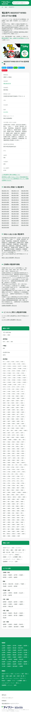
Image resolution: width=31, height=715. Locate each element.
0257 (4, 410)
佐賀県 (10, 624)
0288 (13, 421)
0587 (18, 460)
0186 (13, 391)
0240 (12, 403)
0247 (18, 405)
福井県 (10, 595)
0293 (8, 423)
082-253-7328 (24, 195)
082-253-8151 (15, 193)
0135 (18, 364)
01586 (19, 377)
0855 (8, 499)
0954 (13, 520)
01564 (4, 377)
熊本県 (21, 624)
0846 (12, 494)
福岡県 (4, 624)
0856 (13, 499)
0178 (4, 389)
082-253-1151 (5, 207)
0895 (18, 511)
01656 (4, 384)
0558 (4, 451)
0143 (4, 371)
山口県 (4, 615)
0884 (4, 508)
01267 (4, 364)
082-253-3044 (24, 223)
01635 (24, 380)
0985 (13, 531)
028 (4, 419)
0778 (8, 481)
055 (13, 446)
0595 (8, 462)
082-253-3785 (24, 209)
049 (4, 437)
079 (22, 481)
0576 (22, 455)
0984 (8, 531)
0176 (22, 387)
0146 (4, 373)
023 (4, 400)
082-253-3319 (24, 211)
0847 (17, 494)
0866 (22, 501)
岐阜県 (15, 602)
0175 (18, 387)
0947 (8, 517)
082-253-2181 (15, 197)
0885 (8, 508)
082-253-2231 (15, 225)
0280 (8, 419)
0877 (4, 506)
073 (4, 467)
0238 (4, 403)
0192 (8, 394)
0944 (22, 515)
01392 (9, 368)
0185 (8, 391)
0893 (8, 511)
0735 (8, 467)
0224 (4, 398)
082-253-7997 (15, 195)
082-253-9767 (5, 225)
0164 (4, 382)
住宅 (13, 548)
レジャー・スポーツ (8, 554)
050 (4, 348)
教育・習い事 (6, 552)
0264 (13, 412)
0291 (4, 423)
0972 (4, 527)
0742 (13, 469)
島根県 (10, 613)
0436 (12, 428)
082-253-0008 (5, 227)
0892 (4, 511)
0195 (22, 394)
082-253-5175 (24, 202)
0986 (18, 531)
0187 (18, 391)
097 (22, 524)
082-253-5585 (15, 204)
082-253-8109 (5, 214)
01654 (19, 382)
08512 (9, 497)
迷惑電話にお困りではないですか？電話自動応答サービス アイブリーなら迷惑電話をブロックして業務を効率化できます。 (15, 178)
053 (24, 439)
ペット (13, 559)
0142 (24, 368)
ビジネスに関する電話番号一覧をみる (11, 320)
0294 (13, 423)
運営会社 (4, 695)
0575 (18, 455)
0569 (22, 453)
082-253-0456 (15, 220)
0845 (8, 494)
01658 (9, 384)
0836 (22, 490)
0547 (4, 446)
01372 (9, 366)
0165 (14, 382)
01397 (14, 368)
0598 (4, 465)
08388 (19, 492)
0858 (22, 499)
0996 (8, 536)
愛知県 (10, 602)
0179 (8, 389)
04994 (4, 439)
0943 (18, 515)
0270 (22, 414)
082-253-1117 (15, 223)
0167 (19, 384)
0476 (4, 435)
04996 (9, 439)
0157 (9, 377)
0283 (17, 419)
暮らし (19, 559)
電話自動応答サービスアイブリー (10, 703)
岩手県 (15, 575)
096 (13, 522)
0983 (4, 531)
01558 (19, 375)
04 (16, 426)
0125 (17, 361)
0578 (14, 458)
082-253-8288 (5, 197)
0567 (13, 453)
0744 (22, 469)
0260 (22, 410)
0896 (22, 511)
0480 (22, 435)
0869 (13, 504)
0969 (18, 524)
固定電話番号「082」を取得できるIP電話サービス (15, 38)
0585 (8, 460)
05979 (23, 462)
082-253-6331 (24, 207)
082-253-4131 (5, 220)
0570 (4, 355)
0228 (18, 398)
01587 (24, 377)
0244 (8, 405)
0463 (20, 430)
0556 (18, 449)
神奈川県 (10, 584)
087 (18, 504)
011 (4, 361)
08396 (24, 492)
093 (22, 513)
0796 (22, 483)
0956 (22, 520)
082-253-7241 (15, 216)
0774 (22, 478)
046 (12, 430)
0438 (17, 428)
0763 (21, 474)
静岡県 (4, 602)
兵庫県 (10, 604)
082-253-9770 (24, 220)
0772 (13, 478)
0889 (18, 508)
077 (22, 476)
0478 (8, 435)
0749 (4, 474)
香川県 (15, 615)
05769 (4, 458)
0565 (4, 453)
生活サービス (6, 548)
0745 (4, 472)
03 (12, 426)
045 (8, 430)
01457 (23, 371)
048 (18, 435)
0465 (25, 430)
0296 (22, 423)
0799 (13, 485)
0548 (8, 446)
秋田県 (4, 577)
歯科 (16, 561)
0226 (13, 398)
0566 (8, 453)
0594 (4, 462)
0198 (8, 396)
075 (8, 474)
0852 (19, 497)
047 (13, 433)
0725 (25, 465)
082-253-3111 (24, 218)
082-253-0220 (5, 211)
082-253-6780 (15, 209)
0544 (17, 444)
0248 (22, 405)
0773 (18, 478)
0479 (13, 435)
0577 (9, 458)
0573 (8, 455)
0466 (4, 433)
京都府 (15, 604)
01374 (14, 366)
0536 (18, 442)
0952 (8, 520)
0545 (22, 444)
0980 (12, 529)
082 (18, 485)
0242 (22, 403)
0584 (4, 460)
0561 (8, 451)
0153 (22, 373)
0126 (22, 361)
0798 (8, 485)
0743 (18, 469)
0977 (18, 527)
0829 (22, 488)
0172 (4, 387)
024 (8, 403)
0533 (13, 442)
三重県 (21, 602)
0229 (22, 398)
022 (13, 396)
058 (18, 458)
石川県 (4, 595)
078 (18, 481)
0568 (18, 453)
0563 (18, 451)
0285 (4, 421)
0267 (4, 414)
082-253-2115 (5, 200)
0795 (18, 483)
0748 (23, 472)
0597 (18, 462)
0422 (24, 426)
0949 (18, 517)
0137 (4, 366)
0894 (13, 511)
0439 (22, 428)
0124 (12, 361)
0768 (18, 476)
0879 (8, 506)
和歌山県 (10, 606)
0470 (17, 433)
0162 (4, 380)
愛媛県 (21, 615)
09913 (13, 533)
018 (13, 389)
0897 (4, 513)
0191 (4, 394)
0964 (17, 522)
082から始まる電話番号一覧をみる (11, 257)
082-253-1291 (5, 193)
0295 (18, 423)
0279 (22, 416)
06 (12, 465)
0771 (8, 478)
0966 (4, 524)
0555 (13, 449)
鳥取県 (4, 613)
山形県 (10, 577)
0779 (13, 481)
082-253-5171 (15, 207)
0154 (4, 375)
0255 (17, 407)
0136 (23, 364)
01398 (19, 368)
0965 (22, 522)
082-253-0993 (5, 202)
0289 (18, 421)
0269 (13, 414)
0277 (13, 416)
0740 (8, 469)
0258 (8, 410)
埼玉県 (16, 584)
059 (22, 460)
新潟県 (15, 593)
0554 (8, 449)
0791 (8, 483)
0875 (22, 504)
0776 (4, 481)
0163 (8, 380)
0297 (4, 426)
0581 (22, 458)
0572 (4, 455)
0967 (8, 524)
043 (8, 428)
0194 (18, 394)
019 (22, 391)
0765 (4, 476)
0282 (12, 419)
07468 (13, 472)
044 (4, 430)
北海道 (4, 575)
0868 (8, 504)
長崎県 (15, 624)
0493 (8, 437)
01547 (9, 375)
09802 (17, 529)
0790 (4, 483)
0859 (4, 501)
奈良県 (4, 606)
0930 (4, 515)
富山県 (21, 593)
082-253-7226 (15, 214)
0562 (13, 451)
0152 (18, 373)
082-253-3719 (7, 83)
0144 (8, 371)
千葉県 (22, 584)
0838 (8, 492)
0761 (16, 474)
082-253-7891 (24, 191)
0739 (4, 469)
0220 (17, 396)
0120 (4, 335)
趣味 (12, 550)
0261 (4, 412)
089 (22, 508)
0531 (4, 442)
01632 (13, 380)
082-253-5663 (15, 211)
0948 (13, 517)
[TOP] (2, 7)
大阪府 (4, 604)
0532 (8, 442)
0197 (4, 396)
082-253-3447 (5, 195)
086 (8, 501)
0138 (24, 366)
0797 (4, 485)
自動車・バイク (7, 557)
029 (22, 421)
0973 (8, 527)
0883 (22, 506)
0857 (18, 499)
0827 (18, 488)
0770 (4, 478)
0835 (17, 490)
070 (4, 341)
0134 (14, 364)
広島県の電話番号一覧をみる (9, 305)
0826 (13, 488)
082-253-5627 (24, 214)
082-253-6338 (24, 200)
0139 (4, 368)
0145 (13, 371)
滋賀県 (21, 604)
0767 (13, 476)
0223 (22, 396)
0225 (8, 398)
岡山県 (15, 613)
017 (24, 384)
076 (12, 474)
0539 (8, 444)
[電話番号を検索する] (14, 2)
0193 (13, 394)
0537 (22, 442)
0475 (22, 433)
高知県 (4, 618)
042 (20, 426)
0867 (4, 504)
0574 (13, 455)
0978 (22, 527)
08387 (13, 492)
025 (4, 407)
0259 (13, 410)
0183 (22, 389)
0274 (4, 416)
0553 (4, 449)
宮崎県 (10, 626)
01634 (19, 380)
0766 (8, 476)
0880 (17, 506)
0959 (8, 522)
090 (12, 341)
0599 (8, 465)
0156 (24, 375)
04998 (15, 439)
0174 (13, 387)
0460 (16, 430)
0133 (9, 364)
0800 (8, 335)
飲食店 (17, 554)
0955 (18, 520)
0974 (13, 527)
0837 (4, 492)
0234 (12, 400)
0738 (22, 467)
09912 (8, 533)
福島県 (15, 577)
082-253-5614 (15, 200)
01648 (9, 382)
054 (13, 444)
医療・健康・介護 (19, 550)
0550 (17, 446)
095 (22, 517)
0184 (4, 391)
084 (4, 494)
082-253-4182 (24, 216)
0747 (18, 472)
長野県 (10, 593)
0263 (8, 412)
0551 (22, 446)
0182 (17, 389)
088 (13, 506)
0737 (17, 467)
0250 (8, 407)
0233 (8, 400)
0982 (22, 529)
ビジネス (5, 112)
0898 (8, 513)
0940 (8, 515)
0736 (12, 467)
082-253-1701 (5, 191)
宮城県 (21, 575)
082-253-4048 (24, 193)
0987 (22, 531)
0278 (18, 416)
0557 (22, 449)
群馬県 (15, 586)
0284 (22, 419)
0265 (18, 412)
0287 (8, 421)
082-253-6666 (5, 223)
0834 (12, 490)
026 (18, 410)
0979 (4, 529)
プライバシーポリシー (7, 698)
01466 (9, 373)
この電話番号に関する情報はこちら (11, 174)
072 (16, 465)
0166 (14, 384)
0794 (13, 483)
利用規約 (4, 700)
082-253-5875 (5, 204)
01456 (18, 371)
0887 (13, 508)
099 (4, 533)
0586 (13, 460)
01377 (19, 366)
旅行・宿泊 (6, 550)
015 (14, 373)
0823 (4, 488)
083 (4, 490)
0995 (4, 536)
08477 (22, 494)
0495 (17, 437)
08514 (14, 497)
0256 (22, 407)
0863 (12, 501)
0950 (4, 520)
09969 (13, 536)
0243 (4, 405)
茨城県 (4, 586)
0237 (22, 400)
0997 (18, 536)
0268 (8, 414)
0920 (17, 513)
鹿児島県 (16, 626)
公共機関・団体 (17, 557)
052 (20, 439)
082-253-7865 (24, 225)
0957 (4, 522)
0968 (13, 524)
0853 (24, 497)
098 (8, 529)
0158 (14, 377)
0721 (20, 465)
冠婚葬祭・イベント (8, 561)
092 (13, 513)
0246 (13, 405)
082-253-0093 (24, 197)
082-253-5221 (15, 218)
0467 (8, 433)
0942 (13, 515)
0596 (13, 462)
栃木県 (10, 586)
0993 (18, 533)
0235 (17, 400)
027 (18, 414)
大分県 (4, 626)
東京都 (4, 584)
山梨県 (4, 593)
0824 (8, 488)
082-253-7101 (24, 204)
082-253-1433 (5, 216)
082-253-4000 (5, 209)
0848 (4, 497)
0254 (12, 407)
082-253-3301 (15, 202)
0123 (8, 361)
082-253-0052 (5, 218)
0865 (17, 501)
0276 (8, 416)
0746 (8, 472)
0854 (4, 499)
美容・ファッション (17, 552)
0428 (4, 428)
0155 (14, 375)
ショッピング (6, 559)
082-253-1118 (15, 191)
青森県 (10, 575)
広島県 (21, 613)
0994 (23, 533)
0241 (17, 403)
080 (8, 341)
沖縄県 (22, 626)
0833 (8, 490)
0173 (8, 387)
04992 (22, 437)
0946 (4, 517)
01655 (24, 382)
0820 (22, 485)
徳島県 (10, 615)
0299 (8, 426)
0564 (22, 451)
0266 (22, 412)
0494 (12, 437)
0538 (4, 444)
